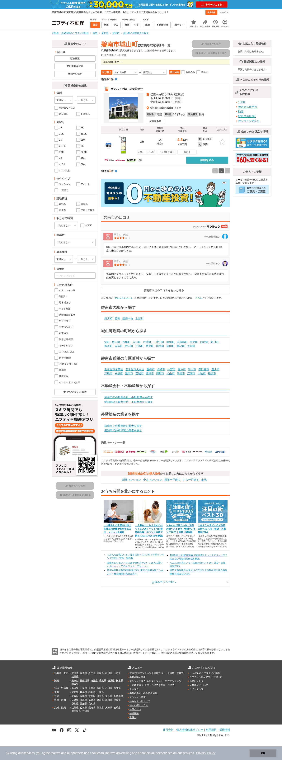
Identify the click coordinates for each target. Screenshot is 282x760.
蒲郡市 (160, 373)
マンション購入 (137, 681)
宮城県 (100, 673)
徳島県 (117, 700)
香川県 (75, 703)
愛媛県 (83, 703)
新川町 (108, 318)
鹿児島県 (76, 711)
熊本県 (100, 707)
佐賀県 (83, 707)
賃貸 (131, 673)
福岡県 (75, 707)
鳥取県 (91, 700)
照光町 (194, 341)
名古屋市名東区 (113, 369)
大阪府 (75, 696)
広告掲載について (199, 685)
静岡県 (91, 692)
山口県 (108, 700)
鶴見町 (181, 345)
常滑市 (181, 373)
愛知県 (75, 692)
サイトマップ (196, 689)
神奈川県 (84, 680)
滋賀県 (100, 696)
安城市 (139, 373)
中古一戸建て (191, 479)
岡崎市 (161, 369)
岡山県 (83, 700)
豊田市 (129, 373)
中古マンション (152, 479)
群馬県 (75, 684)
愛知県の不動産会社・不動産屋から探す (128, 401)
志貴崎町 (182, 341)
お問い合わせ (196, 681)
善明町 (150, 345)
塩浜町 (171, 341)
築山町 (171, 345)
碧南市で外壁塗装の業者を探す (123, 425)
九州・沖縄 (60, 707)
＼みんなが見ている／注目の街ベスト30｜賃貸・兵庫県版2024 (212, 529)
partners (77, 753)
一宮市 (171, 369)
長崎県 (91, 707)
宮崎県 (117, 707)
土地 (204, 479)
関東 (56, 680)
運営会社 (168, 729)
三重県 (100, 692)
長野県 (91, 688)
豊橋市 (151, 369)
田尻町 (160, 345)
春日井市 (203, 369)
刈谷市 (119, 373)
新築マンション (131, 479)
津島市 (108, 373)
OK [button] (263, 753)
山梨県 (83, 688)
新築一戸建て (172, 479)
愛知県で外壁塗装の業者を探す (123, 430)
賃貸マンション (143, 673)
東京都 (75, 680)
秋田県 (108, 673)
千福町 (139, 345)
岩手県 (91, 673)
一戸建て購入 (136, 685)
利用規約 (211, 729)
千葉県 (102, 680)
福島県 (75, 676)
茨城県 (111, 680)
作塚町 (126, 341)
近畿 (56, 696)
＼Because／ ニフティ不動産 (205, 673)
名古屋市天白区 (134, 369)
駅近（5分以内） (247, 116)
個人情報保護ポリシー (189, 729)
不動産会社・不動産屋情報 (143, 693)
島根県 (100, 700)
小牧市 (202, 373)
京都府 (91, 696)
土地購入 (134, 689)
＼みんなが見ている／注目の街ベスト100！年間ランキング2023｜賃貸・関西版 (181, 529)
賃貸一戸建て (177, 673)
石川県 (108, 688)
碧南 (117, 318)
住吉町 (129, 345)
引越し (132, 717)
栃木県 (119, 680)
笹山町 (137, 341)
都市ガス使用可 (247, 106)
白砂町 (204, 341)
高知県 (91, 703)
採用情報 (224, 729)
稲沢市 (212, 373)
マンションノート (124, 298)
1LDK (241, 102)
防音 (241, 111)
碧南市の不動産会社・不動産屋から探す (128, 397)
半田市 (192, 369)
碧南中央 (127, 318)
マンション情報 (137, 697)
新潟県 (75, 688)
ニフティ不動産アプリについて (206, 677)
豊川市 (215, 369)
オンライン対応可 (249, 120)
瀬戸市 (182, 369)
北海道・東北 (61, 673)
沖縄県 (85, 711)
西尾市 (150, 373)
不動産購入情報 (137, 677)
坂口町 (116, 341)
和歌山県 (118, 696)
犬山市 (171, 373)
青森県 (83, 673)
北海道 (75, 673)
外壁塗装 (134, 713)
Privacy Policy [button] (205, 753)
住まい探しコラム (138, 705)
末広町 (119, 345)
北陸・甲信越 (61, 688)
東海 (56, 692)
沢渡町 (147, 341)
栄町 (107, 341)
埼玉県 (94, 680)
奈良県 (108, 696)
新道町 (108, 345)
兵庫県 (83, 696)
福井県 (117, 688)
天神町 (191, 345)
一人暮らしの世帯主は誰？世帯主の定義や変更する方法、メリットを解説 (117, 529)
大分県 (108, 707)
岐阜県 (83, 692)
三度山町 (158, 341)
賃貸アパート (160, 673)
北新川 (139, 318)
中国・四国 (60, 700)
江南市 (191, 373)
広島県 (75, 700)
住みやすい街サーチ (139, 701)
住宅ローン (135, 709)
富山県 (100, 688)
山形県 (117, 673)
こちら (198, 298)
